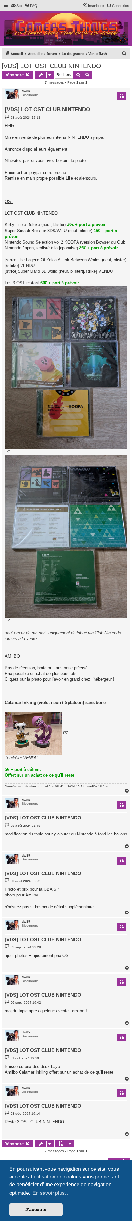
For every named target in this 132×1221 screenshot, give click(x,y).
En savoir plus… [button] (51, 1193)
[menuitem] (16, 6)
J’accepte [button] (35, 1209)
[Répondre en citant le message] (121, 96)
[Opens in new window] (66, 370)
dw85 (26, 91)
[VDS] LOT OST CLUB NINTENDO (51, 65)
